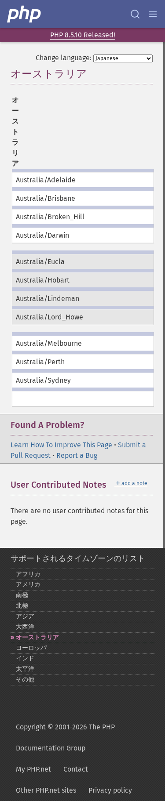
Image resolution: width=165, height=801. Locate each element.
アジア (25, 616)
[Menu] (152, 14)
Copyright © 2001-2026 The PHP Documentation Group (65, 737)
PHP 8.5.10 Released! (82, 35)
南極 (22, 595)
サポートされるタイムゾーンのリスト (78, 558)
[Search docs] (135, 14)
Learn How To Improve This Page (61, 445)
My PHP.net (33, 769)
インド (25, 658)
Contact (75, 769)
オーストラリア (37, 637)
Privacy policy (110, 790)
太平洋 (25, 669)
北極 (22, 605)
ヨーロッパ (31, 648)
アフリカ (28, 574)
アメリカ (28, 584)
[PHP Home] (24, 14)
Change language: (64, 58)
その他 (25, 679)
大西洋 (25, 627)
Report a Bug (76, 455)
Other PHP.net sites (46, 790)
